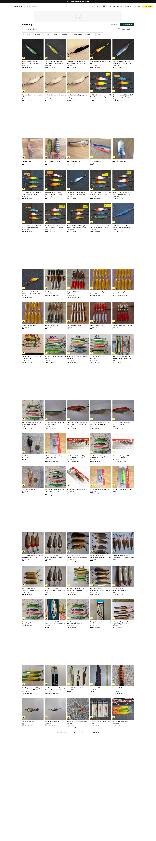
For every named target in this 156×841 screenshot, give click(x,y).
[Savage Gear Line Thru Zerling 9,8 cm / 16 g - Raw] (100, 609)
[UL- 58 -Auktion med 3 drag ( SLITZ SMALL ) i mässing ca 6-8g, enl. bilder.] (100, 82)
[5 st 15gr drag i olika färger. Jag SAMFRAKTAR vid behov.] (33, 410)
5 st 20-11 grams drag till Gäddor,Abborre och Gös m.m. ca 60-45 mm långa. (100, 556)
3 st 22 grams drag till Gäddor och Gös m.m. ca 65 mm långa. (32, 556)
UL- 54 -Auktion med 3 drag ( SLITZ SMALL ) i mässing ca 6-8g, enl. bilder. (123, 193)
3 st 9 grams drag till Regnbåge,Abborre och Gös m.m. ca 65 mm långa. (122, 589)
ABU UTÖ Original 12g (119, 161)
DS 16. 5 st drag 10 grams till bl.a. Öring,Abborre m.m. (32, 357)
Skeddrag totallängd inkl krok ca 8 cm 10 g (77, 722)
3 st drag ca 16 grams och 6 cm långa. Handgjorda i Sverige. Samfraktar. (121, 623)
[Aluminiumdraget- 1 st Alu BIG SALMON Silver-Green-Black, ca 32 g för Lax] (33, 49)
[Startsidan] (17, 6)
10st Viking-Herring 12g (29, 325)
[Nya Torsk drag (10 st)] (55, 313)
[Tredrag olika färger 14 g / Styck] (100, 709)
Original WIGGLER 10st (96, 325)
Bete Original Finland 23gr (120, 721)
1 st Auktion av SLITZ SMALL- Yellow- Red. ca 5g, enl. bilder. (31, 292)
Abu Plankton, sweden (29, 456)
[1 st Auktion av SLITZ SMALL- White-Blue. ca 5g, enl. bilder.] (78, 180)
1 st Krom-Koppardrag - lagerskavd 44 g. (32, 96)
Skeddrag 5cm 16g (28, 721)
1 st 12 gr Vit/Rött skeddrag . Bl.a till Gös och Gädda (122, 423)
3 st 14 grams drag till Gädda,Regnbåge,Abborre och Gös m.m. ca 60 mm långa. (31, 589)
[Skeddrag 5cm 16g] (33, 709)
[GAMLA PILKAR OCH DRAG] (78, 675)
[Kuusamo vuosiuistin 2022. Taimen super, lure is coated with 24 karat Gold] (55, 609)
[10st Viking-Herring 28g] (78, 313)
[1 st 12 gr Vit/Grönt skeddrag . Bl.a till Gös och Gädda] (55, 410)
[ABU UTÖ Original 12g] (123, 148)
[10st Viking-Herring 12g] (33, 313)
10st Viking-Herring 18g (97, 292)
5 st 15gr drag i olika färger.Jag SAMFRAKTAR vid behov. (99, 457)
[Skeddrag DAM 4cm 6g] (55, 709)
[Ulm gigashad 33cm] (100, 675)
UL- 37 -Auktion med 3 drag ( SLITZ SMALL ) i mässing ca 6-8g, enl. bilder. (77, 227)
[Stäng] (154, 2)
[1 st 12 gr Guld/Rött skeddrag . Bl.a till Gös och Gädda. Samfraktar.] (78, 410)
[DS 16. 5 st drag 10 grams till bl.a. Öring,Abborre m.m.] (33, 344)
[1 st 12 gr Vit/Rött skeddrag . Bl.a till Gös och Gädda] (123, 410)
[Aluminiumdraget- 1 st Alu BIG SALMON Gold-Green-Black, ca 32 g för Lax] (55, 49)
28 (89, 732)
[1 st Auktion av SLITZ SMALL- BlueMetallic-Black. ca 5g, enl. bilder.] (123, 213)
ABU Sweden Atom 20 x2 (52, 161)
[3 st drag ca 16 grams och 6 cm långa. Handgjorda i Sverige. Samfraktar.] (123, 609)
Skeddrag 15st (49, 292)
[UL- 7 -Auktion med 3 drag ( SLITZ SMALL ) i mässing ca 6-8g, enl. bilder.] (55, 180)
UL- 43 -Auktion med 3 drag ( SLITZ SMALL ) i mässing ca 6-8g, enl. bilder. (100, 227)
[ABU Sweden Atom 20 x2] (55, 148)
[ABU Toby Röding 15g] (100, 148)
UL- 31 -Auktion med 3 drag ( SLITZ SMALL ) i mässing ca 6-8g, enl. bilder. (100, 193)
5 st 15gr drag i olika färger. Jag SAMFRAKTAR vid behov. (32, 423)
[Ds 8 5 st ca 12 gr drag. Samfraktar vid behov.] (78, 344)
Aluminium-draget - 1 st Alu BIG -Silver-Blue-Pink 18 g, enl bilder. (122, 62)
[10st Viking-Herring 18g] (100, 279)
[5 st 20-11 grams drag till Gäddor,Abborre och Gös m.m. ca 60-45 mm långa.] (100, 543)
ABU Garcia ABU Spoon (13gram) (77, 489)
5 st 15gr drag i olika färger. (30, 622)
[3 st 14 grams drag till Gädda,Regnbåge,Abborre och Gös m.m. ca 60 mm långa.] (33, 576)
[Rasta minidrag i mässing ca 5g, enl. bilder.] (100, 49)
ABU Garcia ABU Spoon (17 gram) (122, 489)
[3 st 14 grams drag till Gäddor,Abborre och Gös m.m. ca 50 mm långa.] (78, 543)
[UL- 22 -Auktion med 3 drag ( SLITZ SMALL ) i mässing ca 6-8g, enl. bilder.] (33, 180)
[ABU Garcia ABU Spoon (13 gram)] (100, 477)
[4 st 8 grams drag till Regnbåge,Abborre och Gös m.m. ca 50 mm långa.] (100, 576)
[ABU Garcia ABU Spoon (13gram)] (78, 477)
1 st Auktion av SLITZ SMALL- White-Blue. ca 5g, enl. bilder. (76, 193)
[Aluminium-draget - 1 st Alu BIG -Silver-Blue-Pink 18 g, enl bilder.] (123, 49)
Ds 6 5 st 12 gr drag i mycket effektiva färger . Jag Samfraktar (122, 357)
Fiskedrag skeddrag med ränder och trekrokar (122, 689)
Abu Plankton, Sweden (29, 489)
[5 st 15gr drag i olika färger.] (33, 609)
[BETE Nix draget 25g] (78, 148)
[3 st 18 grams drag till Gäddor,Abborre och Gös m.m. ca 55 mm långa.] (55, 543)
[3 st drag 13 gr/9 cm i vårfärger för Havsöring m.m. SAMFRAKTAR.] (33, 675)
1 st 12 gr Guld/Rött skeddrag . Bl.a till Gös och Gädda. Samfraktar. (77, 423)
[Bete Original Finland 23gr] (123, 709)
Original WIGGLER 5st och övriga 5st (77, 292)
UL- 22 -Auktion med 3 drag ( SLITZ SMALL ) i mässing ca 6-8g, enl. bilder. (32, 193)
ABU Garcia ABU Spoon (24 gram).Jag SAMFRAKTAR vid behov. (120, 457)
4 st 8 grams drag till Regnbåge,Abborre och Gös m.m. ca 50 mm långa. (100, 589)
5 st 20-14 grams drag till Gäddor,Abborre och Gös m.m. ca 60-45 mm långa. (122, 556)
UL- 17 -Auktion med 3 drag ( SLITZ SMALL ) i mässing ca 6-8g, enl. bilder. (32, 227)
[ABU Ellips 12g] (33, 148)
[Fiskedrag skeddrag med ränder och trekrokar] (123, 675)
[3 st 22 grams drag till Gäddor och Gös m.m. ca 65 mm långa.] (33, 543)
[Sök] (93, 6)
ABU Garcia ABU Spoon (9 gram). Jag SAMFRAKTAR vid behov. (55, 457)
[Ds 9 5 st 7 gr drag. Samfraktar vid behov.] (55, 344)
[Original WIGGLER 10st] (100, 313)
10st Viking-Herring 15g (119, 292)
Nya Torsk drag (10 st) (51, 325)
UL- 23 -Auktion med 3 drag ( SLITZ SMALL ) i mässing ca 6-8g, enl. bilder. (123, 96)
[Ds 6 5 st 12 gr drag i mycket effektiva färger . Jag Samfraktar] (123, 344)
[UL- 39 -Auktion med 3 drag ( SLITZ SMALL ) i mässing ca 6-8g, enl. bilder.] (55, 213)
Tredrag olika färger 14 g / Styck (100, 721)
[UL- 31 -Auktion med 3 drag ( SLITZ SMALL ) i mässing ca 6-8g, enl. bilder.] (100, 180)
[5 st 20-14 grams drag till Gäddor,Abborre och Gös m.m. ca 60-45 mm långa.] (123, 543)
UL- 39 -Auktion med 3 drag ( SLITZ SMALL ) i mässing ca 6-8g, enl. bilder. (55, 227)
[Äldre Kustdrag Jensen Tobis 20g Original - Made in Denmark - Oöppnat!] (55, 675)
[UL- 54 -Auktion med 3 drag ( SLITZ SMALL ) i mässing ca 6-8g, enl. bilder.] (123, 180)
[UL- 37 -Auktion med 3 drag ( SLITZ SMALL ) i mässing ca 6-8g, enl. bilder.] (78, 213)
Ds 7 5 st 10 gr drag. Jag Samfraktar (97, 357)
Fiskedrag (28, 29)
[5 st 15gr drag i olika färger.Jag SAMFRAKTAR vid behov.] (100, 443)
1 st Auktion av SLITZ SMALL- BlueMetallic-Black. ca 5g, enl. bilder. (121, 227)
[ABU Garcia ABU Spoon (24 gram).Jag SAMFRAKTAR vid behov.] (123, 443)
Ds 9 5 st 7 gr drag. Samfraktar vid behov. (55, 357)
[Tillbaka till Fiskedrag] (23, 29)
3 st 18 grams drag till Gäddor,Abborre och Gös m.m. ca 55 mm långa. (55, 556)
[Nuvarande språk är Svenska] (104, 6)
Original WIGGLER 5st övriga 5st (122, 325)
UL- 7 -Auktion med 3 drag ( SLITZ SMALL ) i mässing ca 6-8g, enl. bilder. (55, 193)
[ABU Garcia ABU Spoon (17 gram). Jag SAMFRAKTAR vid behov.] (78, 443)
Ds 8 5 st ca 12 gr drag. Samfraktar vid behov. (77, 357)
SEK (109, 6)
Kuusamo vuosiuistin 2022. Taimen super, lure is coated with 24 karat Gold (55, 623)
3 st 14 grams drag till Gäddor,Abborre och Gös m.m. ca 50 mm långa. (77, 556)
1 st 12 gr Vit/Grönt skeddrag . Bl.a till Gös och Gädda (55, 423)
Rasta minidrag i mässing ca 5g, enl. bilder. (100, 62)
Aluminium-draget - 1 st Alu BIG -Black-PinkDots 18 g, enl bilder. (77, 62)
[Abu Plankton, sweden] (33, 443)
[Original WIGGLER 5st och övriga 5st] (78, 279)
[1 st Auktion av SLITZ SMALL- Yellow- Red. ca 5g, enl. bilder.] (33, 279)
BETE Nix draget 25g (73, 161)
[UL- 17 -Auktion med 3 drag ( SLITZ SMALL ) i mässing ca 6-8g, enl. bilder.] (33, 213)
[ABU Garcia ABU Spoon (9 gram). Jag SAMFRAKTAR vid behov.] (55, 443)
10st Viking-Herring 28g (74, 325)
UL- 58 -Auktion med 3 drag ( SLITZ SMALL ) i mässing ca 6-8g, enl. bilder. (100, 96)
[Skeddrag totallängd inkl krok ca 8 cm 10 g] (78, 709)
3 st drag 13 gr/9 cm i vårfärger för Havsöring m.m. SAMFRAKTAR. (32, 689)
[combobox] (59, 6)
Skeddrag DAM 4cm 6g (52, 721)
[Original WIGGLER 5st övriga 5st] (123, 313)
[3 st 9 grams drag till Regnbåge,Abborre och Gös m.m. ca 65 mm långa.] (123, 576)
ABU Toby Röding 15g (96, 161)
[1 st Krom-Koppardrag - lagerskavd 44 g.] (33, 82)
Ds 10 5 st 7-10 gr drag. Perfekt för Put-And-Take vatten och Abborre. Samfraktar (77, 589)
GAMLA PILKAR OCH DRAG (75, 688)
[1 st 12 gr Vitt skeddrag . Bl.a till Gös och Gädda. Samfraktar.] (100, 410)
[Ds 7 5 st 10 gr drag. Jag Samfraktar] (100, 344)
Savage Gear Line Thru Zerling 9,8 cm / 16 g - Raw (100, 623)
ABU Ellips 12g (26, 161)
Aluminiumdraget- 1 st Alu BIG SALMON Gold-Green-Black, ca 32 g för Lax (55, 63)
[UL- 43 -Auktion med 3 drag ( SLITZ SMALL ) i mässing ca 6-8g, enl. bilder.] (100, 213)
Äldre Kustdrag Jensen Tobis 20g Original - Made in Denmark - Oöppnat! (55, 689)
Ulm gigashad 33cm (95, 688)
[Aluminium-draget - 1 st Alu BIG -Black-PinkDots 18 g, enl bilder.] (78, 49)
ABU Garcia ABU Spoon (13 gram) (100, 489)
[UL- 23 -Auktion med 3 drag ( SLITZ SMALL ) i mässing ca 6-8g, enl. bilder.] (123, 82)
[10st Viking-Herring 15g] (123, 279)
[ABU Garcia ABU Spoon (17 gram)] (123, 477)
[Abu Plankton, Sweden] (33, 477)
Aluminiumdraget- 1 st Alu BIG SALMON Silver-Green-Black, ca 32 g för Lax (32, 63)
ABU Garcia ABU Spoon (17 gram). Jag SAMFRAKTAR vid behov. (77, 457)
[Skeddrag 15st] (55, 279)
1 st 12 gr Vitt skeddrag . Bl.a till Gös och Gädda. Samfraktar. (99, 423)
